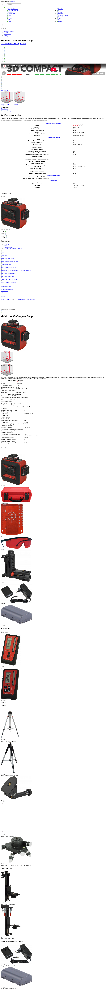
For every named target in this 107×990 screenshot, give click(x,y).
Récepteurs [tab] (7, 244)
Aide (2, 292)
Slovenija (60, 13)
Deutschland (11, 13)
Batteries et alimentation (53, 175)
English (60, 21)
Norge (59, 10)
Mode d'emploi (4, 109)
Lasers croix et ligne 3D (13, 43)
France (10, 18)
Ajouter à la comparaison (12, 104)
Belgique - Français (13, 10)
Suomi (59, 18)
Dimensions (53, 180)
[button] (3, 90)
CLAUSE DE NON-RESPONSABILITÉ (24, 299)
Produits (6, 32)
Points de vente (7, 34)
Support (6, 36)
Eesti (9, 15)
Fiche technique (4, 107)
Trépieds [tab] (6, 245)
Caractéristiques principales (53, 123)
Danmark (10, 12)
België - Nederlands (13, 9)
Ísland (9, 20)
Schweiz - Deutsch (63, 15)
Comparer (3, 104)
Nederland (60, 9)
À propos (6, 35)
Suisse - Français (62, 16)
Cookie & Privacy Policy (7, 299)
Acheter (3, 106)
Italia (9, 21)
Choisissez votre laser (9, 31)
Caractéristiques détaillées (53, 137)
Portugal (60, 12)
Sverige (60, 20)
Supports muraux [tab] (8, 247)
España (10, 16)
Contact (2, 293)
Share (4, 111)
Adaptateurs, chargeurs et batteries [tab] (13, 248)
